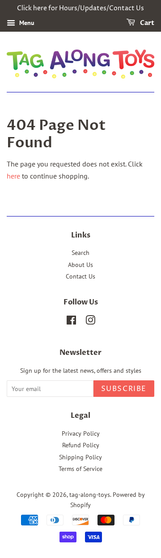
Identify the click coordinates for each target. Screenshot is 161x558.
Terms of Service (80, 469)
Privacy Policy (81, 433)
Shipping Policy (80, 457)
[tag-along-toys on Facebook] (71, 322)
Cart (146, 23)
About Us (80, 265)
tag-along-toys (89, 495)
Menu (25, 23)
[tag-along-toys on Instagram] (90, 322)
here (13, 175)
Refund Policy (80, 445)
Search (80, 253)
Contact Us (80, 276)
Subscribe (124, 389)
